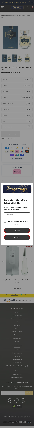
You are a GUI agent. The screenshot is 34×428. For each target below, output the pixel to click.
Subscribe (17, 230)
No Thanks (17, 237)
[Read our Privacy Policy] (29, 224)
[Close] (30, 185)
